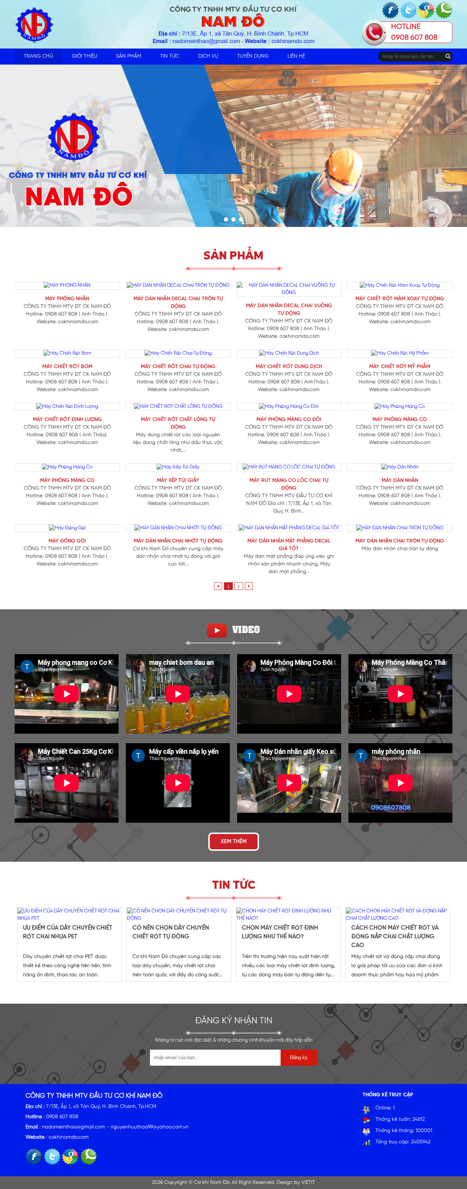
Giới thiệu (84, 56)
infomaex (373, 1153)
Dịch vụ (208, 56)
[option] (69, 944)
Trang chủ (38, 56)
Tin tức (169, 56)
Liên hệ (296, 56)
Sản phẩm (128, 56)
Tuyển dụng (253, 56)
